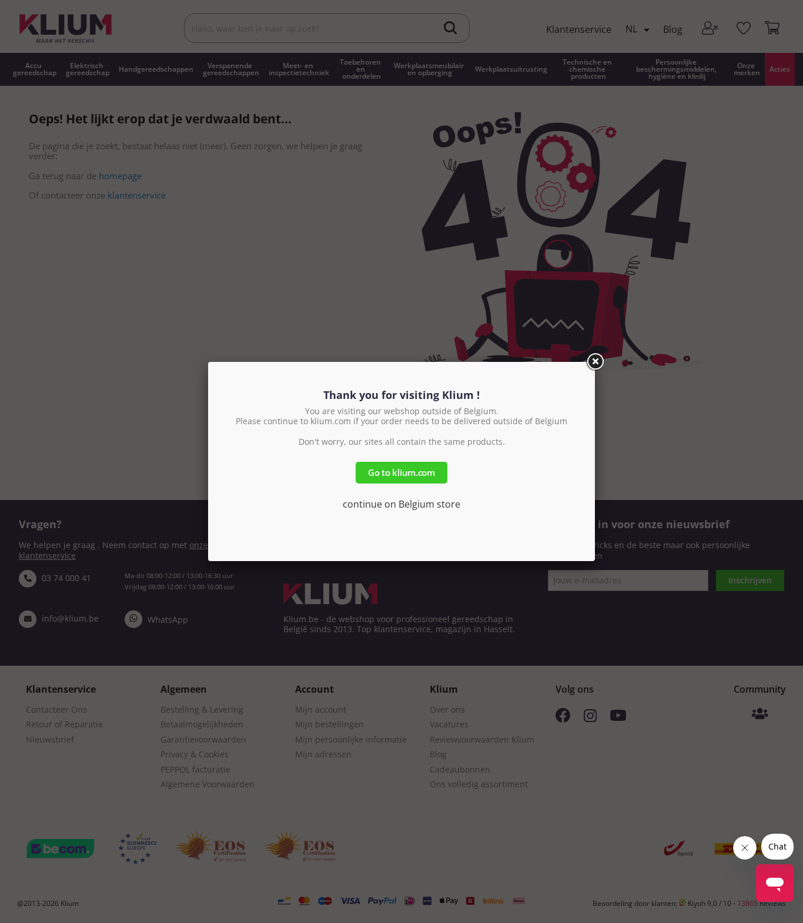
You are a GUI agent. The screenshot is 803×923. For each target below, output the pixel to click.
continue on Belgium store (401, 504)
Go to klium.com (401, 472)
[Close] (594, 361)
